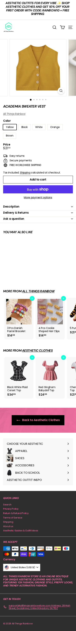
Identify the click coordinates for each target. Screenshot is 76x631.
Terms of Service (12, 517)
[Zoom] (61, 90)
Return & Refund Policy (15, 513)
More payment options (38, 197)
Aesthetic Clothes (37, 350)
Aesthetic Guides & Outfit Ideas (20, 530)
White (38, 127)
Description (11, 206)
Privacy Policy (10, 509)
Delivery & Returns (16, 213)
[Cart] (62, 27)
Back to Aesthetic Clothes (41, 420)
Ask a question (13, 219)
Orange (55, 127)
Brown (9, 135)
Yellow (10, 127)
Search (7, 504)
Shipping (25, 172)
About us (8, 526)
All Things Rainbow (14, 114)
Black (24, 127)
